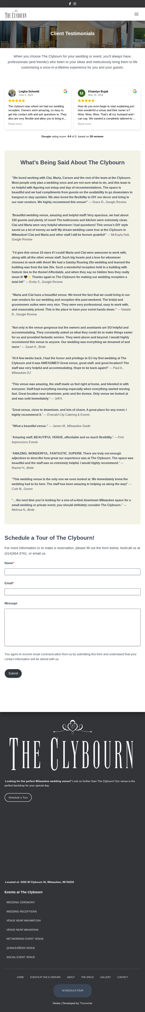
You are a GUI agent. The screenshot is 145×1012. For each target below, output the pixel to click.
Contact (122, 977)
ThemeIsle (86, 1003)
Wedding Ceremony (20, 902)
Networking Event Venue (25, 938)
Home (20, 977)
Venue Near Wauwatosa (23, 920)
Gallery (105, 977)
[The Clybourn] (17, 14)
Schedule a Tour (18, 797)
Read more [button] (15, 123)
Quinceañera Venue (20, 947)
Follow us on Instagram (74, 4)
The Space (87, 977)
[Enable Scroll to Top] (137, 1004)
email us (39, 553)
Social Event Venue (20, 957)
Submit (13, 673)
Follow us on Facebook (70, 4)
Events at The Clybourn (45, 977)
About (71, 977)
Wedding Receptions (21, 911)
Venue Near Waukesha (22, 929)
